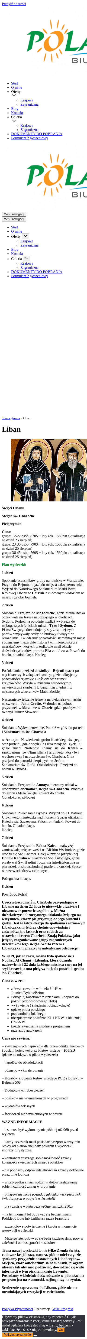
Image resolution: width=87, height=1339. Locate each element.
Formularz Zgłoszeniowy (29, 138)
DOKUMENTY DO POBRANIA (36, 134)
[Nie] (35, 1335)
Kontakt (17, 113)
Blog (14, 108)
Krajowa (26, 100)
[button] (48, 96)
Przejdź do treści (14, 4)
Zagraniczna (29, 104)
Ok (61, 1330)
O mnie (16, 87)
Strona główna (11, 418)
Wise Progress (62, 1309)
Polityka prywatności (18, 1334)
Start (14, 83)
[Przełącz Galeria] (26, 258)
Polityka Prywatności (17, 1309)
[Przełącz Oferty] (25, 236)
